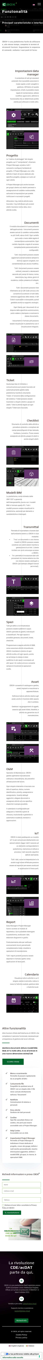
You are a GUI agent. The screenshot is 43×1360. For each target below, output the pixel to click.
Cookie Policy (21, 1335)
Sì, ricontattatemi (12, 1212)
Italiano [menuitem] (31, 1346)
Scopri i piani (13, 1062)
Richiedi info (21, 1320)
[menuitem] (34, 4)
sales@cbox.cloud (29, 1304)
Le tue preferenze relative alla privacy (23, 1354)
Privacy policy (21, 1338)
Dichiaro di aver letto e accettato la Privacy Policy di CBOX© (19, 1206)
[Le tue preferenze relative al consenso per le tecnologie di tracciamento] (39, 1356)
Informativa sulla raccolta (13, 1357)
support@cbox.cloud (22, 1311)
